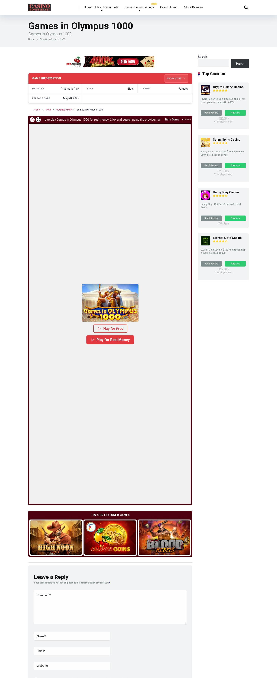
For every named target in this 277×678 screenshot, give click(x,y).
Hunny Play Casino (226, 192)
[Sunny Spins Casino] (205, 146)
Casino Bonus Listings (139, 7)
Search (202, 57)
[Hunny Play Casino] (205, 199)
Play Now (235, 112)
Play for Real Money (113, 339)
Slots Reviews (194, 7)
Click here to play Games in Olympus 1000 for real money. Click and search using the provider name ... (86, 119)
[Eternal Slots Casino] (205, 244)
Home (31, 39)
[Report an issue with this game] (32, 119)
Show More (174, 78)
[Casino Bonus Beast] (39, 6)
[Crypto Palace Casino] (205, 93)
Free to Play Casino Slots (102, 7)
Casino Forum (169, 7)
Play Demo (56, 537)
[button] (110, 303)
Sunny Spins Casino (226, 139)
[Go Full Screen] (38, 119)
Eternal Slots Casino (227, 238)
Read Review (211, 112)
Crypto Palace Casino (228, 87)
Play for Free (113, 329)
